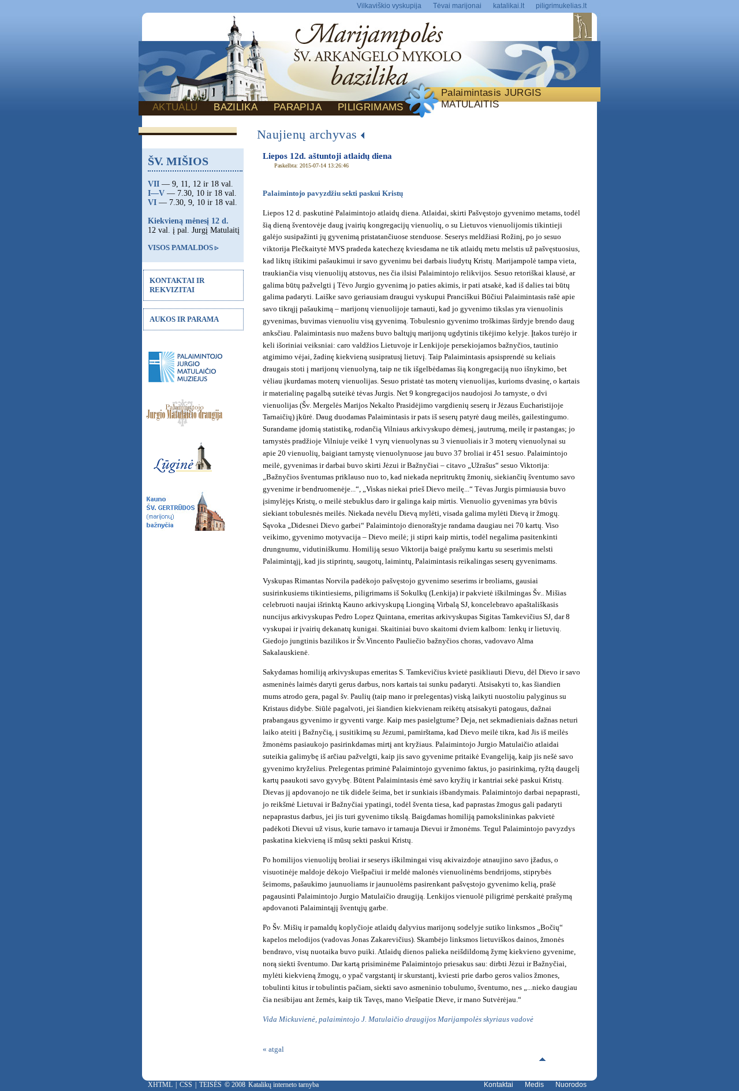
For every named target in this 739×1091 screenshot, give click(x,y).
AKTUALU (174, 107)
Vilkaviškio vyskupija (389, 6)
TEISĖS (210, 1085)
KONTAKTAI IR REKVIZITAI (177, 285)
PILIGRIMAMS (371, 107)
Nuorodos (571, 1085)
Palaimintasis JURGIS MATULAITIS (491, 98)
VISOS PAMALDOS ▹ (183, 247)
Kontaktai (498, 1085)
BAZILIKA (235, 107)
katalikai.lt (508, 6)
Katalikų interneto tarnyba (283, 1085)
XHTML (160, 1085)
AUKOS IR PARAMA (184, 319)
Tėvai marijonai (457, 6)
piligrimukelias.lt (561, 6)
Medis (534, 1085)
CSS (186, 1085)
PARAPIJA (298, 107)
